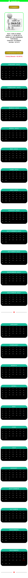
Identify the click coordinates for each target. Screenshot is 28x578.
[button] (14, 7)
